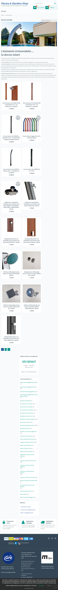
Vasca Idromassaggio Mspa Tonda (28, 382)
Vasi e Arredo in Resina (25, 491)
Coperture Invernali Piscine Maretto (27, 472)
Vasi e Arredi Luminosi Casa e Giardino (27, 485)
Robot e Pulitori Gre (25, 448)
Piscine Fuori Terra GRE (26, 407)
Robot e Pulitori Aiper (25, 445)
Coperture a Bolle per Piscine (27, 477)
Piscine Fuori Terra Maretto (27, 410)
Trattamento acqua (25, 506)
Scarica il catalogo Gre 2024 (8, 572)
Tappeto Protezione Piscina (27, 442)
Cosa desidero (40, 7)
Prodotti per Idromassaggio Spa (28, 431)
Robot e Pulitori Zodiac (26, 451)
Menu (3, 11)
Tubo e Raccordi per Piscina (27, 439)
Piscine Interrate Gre (25, 422)
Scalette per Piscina (25, 428)
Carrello (51, 7)
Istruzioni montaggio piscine (27, 509)
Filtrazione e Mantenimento (27, 425)
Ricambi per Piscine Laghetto (27, 419)
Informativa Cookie (29, 588)
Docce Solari (23, 494)
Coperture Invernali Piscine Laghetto (27, 465)
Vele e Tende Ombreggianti (27, 497)
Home (2, 15)
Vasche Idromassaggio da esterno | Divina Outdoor (29, 395)
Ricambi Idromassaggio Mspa (27, 391)
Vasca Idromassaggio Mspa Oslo (28, 387)
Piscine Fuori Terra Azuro (26, 404)
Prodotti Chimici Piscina (26, 436)
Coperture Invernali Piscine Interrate (27, 455)
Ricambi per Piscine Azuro (26, 413)
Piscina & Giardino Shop (14, 3)
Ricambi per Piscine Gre (26, 416)
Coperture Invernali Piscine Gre (28, 460)
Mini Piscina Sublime (25, 400)
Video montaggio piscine (26, 512)
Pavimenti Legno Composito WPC (28, 480)
